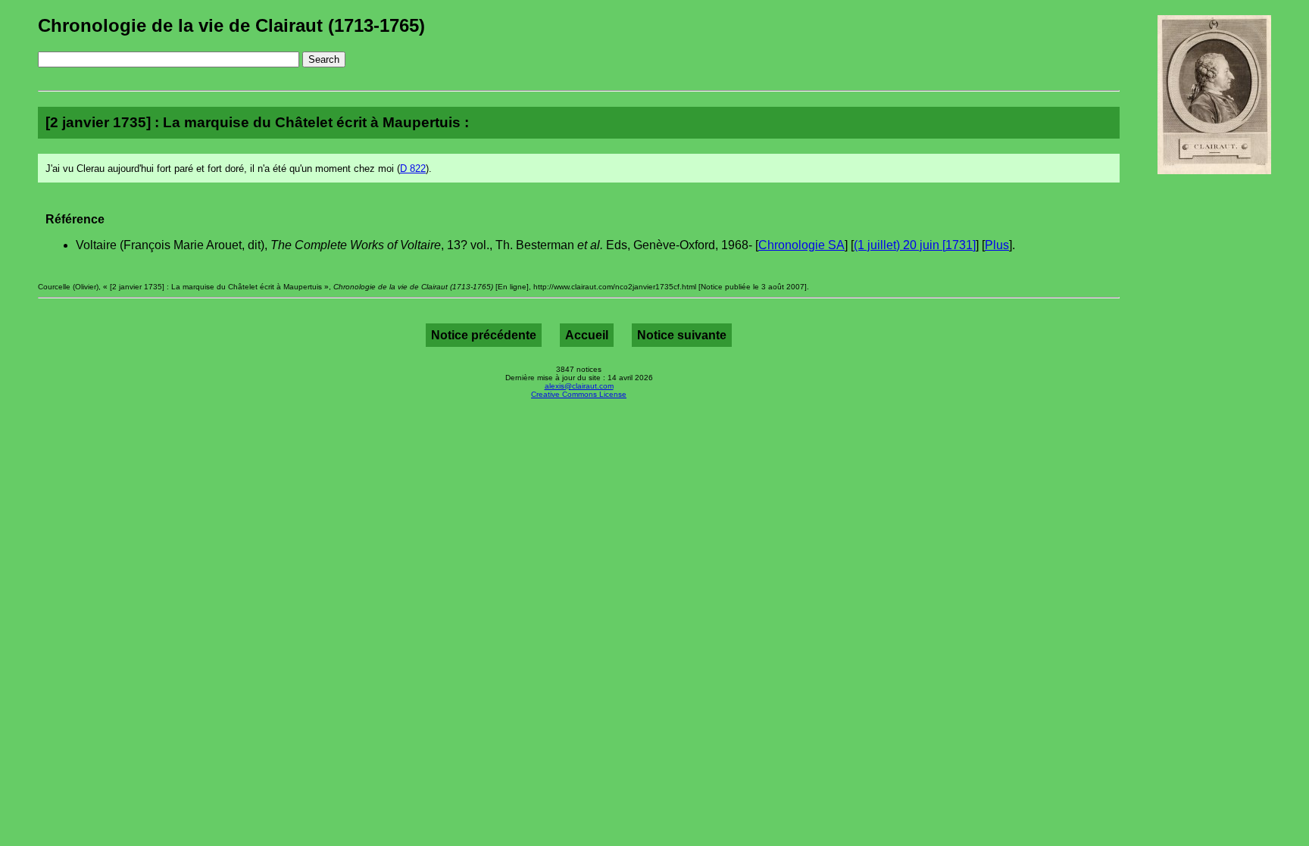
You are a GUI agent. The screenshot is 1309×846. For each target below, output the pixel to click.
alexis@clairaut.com (579, 386)
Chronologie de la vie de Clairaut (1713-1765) (231, 25)
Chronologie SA (801, 245)
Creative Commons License (578, 394)
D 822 (413, 168)
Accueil (586, 335)
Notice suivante (681, 335)
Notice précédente (483, 335)
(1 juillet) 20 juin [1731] (915, 245)
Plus (997, 245)
